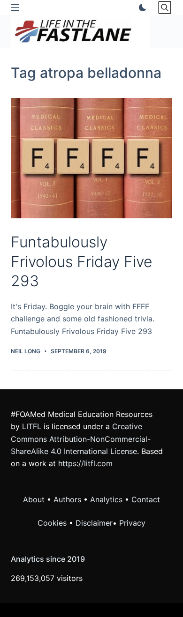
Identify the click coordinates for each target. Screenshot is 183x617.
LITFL (31, 426)
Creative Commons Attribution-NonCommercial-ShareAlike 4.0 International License (81, 439)
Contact (145, 499)
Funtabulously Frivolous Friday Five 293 (81, 261)
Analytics (106, 499)
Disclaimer (94, 523)
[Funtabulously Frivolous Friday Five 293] (91, 158)
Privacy (132, 523)
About (34, 499)
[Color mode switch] (141, 7)
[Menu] (15, 7)
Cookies (53, 523)
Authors (67, 499)
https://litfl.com (85, 463)
